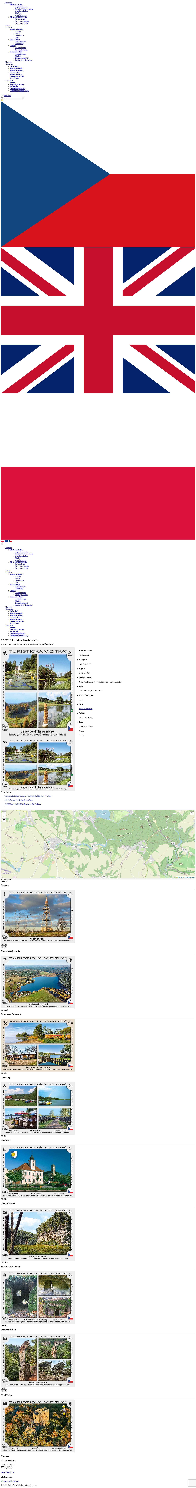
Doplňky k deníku (21, 50)
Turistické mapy (20, 54)
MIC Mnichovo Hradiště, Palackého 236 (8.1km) (23, 804)
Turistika (18, 31)
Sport (16, 38)
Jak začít (8, 3)
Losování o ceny (20, 15)
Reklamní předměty (22, 58)
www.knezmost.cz (85, 709)
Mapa (7, 25)
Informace (9, 80)
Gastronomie (19, 35)
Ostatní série (19, 44)
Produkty (8, 27)
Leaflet (180, 877)
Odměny (18, 13)
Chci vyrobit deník (21, 23)
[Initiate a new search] (192, 813)
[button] (4, 813)
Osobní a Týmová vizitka (24, 9)
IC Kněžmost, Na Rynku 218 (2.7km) (19, 800)
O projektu (9, 64)
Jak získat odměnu (21, 11)
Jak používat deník (21, 7)
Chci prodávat (20, 19)
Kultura (17, 33)
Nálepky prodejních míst (23, 60)
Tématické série (20, 42)
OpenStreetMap (190, 877)
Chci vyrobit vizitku (22, 21)
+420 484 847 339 (7, 1472)
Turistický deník (20, 48)
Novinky (8, 62)
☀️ (2, 100)
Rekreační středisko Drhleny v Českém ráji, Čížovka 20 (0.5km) (28, 796)
